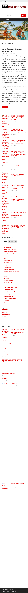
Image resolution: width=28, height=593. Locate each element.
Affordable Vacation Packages (8, 47)
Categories (5, 241)
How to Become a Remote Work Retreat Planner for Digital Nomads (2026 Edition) (18, 226)
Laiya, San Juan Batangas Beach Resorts (11, 343)
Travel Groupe (7, 294)
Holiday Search (14, 383)
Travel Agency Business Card (10, 287)
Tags (16, 241)
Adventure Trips (7, 247)
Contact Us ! (5, 312)
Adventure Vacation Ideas (9, 249)
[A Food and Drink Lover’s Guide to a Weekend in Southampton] (6, 165)
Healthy (5, 276)
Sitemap (4, 316)
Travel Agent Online (8, 289)
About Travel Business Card (10, 244)
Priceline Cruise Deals (9, 282)
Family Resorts (7, 267)
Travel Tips (6, 300)
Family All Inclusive (8, 262)
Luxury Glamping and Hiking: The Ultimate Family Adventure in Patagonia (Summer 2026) (18, 214)
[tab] (5, 241)
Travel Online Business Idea (10, 298)
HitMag (14, 591)
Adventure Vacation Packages (10, 251)
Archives (11, 241)
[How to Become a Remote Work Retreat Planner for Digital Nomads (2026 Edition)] (6, 225)
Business (6, 258)
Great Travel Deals (8, 273)
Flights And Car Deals (9, 269)
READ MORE (4, 106)
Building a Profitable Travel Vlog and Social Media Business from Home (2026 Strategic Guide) (18, 142)
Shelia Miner (12, 53)
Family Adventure (8, 260)
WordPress (9, 591)
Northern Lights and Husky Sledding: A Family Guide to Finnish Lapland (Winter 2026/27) (18, 131)
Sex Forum (4, 378)
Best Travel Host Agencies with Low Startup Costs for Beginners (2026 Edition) (18, 187)
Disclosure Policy (6, 314)
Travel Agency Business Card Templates (10, 354)
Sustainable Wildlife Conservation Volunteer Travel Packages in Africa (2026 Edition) (18, 174)
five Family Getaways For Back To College (11, 366)
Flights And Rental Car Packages (11, 271)
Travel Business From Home (10, 291)
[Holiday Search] (6, 383)
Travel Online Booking (9, 296)
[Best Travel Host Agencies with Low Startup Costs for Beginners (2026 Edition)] (6, 185)
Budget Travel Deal (8, 256)
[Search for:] (16, 15)
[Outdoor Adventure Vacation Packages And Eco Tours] (6, 483)
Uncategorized (7, 302)
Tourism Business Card (9, 285)
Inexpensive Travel (8, 278)
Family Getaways (8, 265)
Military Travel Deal (8, 280)
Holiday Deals (5, 348)
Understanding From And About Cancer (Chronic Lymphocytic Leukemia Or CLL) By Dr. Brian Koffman (13, 360)
